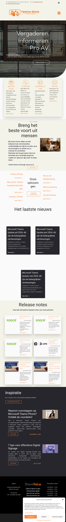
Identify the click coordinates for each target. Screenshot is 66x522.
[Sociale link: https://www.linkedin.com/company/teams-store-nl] (59, 3)
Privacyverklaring (47, 520)
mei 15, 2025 (37, 463)
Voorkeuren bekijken (57, 516)
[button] (63, 499)
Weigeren (44, 516)
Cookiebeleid (39, 520)
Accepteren (31, 516)
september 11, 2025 (35, 434)
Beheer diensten (29, 512)
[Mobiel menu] (59, 13)
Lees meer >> (19, 178)
